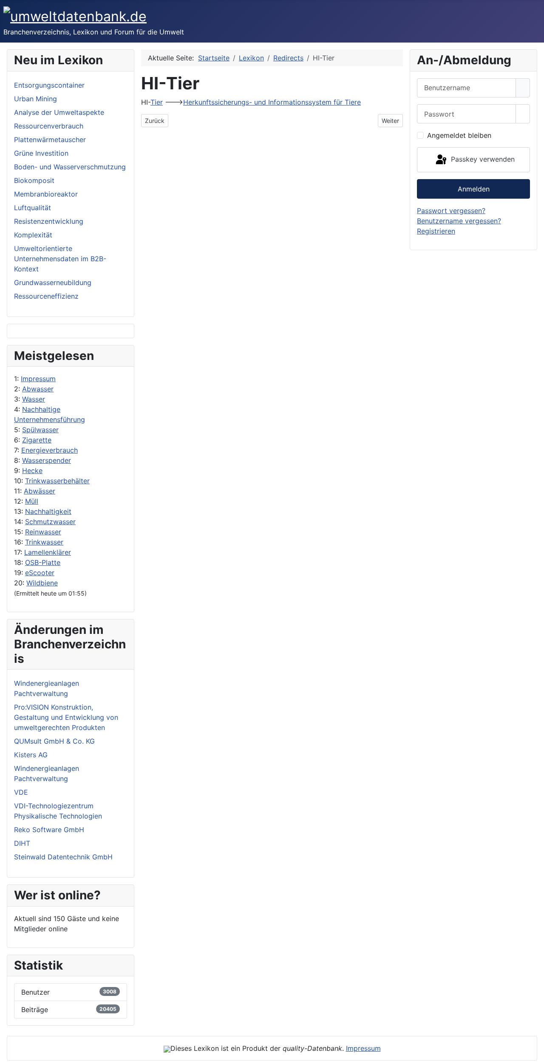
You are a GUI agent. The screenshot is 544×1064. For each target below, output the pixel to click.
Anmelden (474, 189)
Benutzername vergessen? (459, 221)
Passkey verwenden (482, 159)
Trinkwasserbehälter (57, 480)
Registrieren (436, 231)
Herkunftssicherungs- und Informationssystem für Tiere (272, 102)
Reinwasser (43, 532)
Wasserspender (46, 460)
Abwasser (38, 389)
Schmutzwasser (50, 521)
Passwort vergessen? (451, 210)
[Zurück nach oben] (533, 1053)
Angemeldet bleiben (459, 135)
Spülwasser (40, 429)
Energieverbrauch (49, 450)
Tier (156, 102)
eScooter (39, 572)
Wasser (33, 399)
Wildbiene (42, 583)
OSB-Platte (42, 562)
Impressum (38, 378)
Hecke (32, 470)
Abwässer (39, 491)
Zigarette (36, 440)
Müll (31, 501)
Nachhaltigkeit (48, 511)
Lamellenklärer (47, 552)
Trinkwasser (44, 542)
